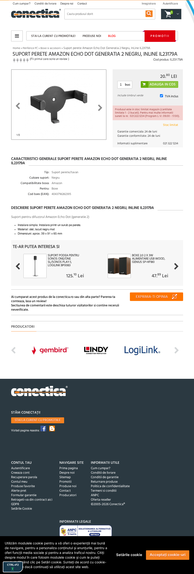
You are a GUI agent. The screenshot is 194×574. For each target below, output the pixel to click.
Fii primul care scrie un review (49, 58)
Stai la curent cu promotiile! (53, 36)
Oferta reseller (101, 500)
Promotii (159, 36)
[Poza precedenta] (17, 106)
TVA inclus (171, 96)
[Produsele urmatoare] (176, 266)
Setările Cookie (21, 509)
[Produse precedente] (17, 266)
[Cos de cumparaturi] (177, 14)
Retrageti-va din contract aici (31, 500)
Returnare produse (104, 482)
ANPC (95, 495)
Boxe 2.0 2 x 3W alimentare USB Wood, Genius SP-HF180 (148, 259)
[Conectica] (39, 391)
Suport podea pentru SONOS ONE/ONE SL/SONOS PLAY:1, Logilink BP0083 (63, 260)
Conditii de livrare (45, 3)
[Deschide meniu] (17, 36)
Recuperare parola (24, 477)
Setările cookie (129, 554)
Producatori (67, 495)
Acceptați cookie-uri (167, 554)
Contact (82, 3)
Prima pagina (68, 468)
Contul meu (19, 482)
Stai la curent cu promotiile (38, 420)
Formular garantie (23, 495)
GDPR (15, 504)
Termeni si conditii (103, 491)
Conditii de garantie (105, 477)
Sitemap (65, 477)
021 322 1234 (170, 143)
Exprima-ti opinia (152, 297)
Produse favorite (23, 486)
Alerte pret (18, 491)
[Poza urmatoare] (100, 108)
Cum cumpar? (22, 3)
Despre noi (66, 3)
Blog (112, 36)
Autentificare (20, 468)
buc (127, 84)
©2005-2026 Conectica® (108, 504)
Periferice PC (30, 48)
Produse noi (92, 36)
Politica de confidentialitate (110, 486)
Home (16, 48)
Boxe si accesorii (50, 48)
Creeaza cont (20, 473)
